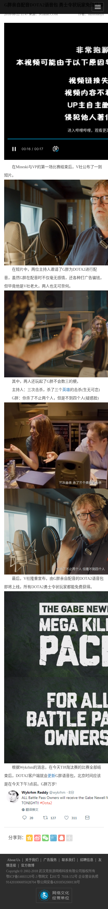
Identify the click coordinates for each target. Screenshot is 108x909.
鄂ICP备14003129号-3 (22, 877)
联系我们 (69, 860)
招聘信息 (87, 860)
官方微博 (27, 866)
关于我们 (32, 860)
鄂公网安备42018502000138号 (58, 882)
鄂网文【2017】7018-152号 (58, 877)
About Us (14, 860)
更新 (51, 776)
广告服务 (50, 860)
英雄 (66, 390)
